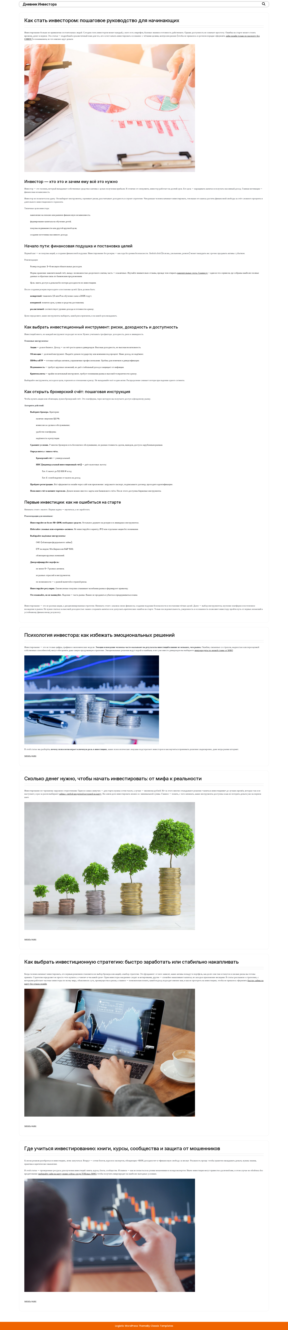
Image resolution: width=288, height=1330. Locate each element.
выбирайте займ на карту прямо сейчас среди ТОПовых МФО (67, 1173)
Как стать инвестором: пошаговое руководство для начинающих (101, 20)
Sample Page (73, 1308)
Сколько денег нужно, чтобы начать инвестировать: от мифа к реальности (113, 778)
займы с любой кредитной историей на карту (80, 793)
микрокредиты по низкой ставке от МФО (213, 650)
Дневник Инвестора (40, 4)
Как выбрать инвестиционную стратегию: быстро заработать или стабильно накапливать (131, 962)
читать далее (30, 755)
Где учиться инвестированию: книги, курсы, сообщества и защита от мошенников (122, 1148)
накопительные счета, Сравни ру (192, 273)
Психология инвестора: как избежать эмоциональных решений (99, 635)
